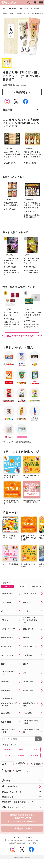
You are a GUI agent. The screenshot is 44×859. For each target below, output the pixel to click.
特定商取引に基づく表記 (17, 843)
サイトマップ (18, 838)
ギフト (7, 755)
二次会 (34, 749)
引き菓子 (34, 755)
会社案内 (29, 838)
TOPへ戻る (32, 843)
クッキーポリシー (32, 840)
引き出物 (21, 755)
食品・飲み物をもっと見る (20, 335)
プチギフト (7, 749)
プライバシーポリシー (15, 840)
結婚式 (21, 749)
